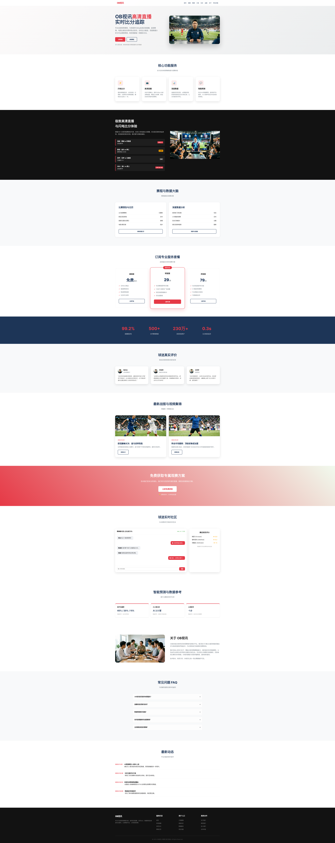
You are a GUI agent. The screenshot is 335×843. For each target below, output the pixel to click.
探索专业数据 (194, 231)
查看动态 (176, 452)
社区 (202, 3)
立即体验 (120, 39)
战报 (206, 3)
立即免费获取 (167, 489)
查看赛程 (132, 39)
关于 (210, 3)
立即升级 (203, 301)
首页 (185, 3)
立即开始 (131, 301)
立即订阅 (167, 301)
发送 (182, 569)
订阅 (197, 3)
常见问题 (215, 3)
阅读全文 (123, 452)
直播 (189, 3)
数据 (193, 3)
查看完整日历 (140, 231)
